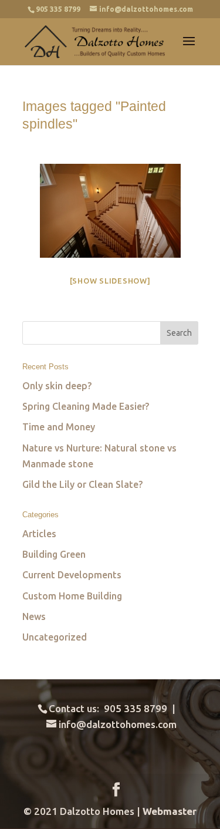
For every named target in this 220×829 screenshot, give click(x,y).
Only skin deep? (57, 385)
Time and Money (58, 427)
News (34, 616)
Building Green (54, 554)
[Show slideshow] (110, 281)
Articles (39, 533)
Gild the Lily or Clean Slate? (82, 484)
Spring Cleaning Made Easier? (85, 406)
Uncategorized (54, 637)
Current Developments (71, 574)
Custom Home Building (72, 596)
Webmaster (170, 811)
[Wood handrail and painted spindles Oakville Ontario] (110, 211)
